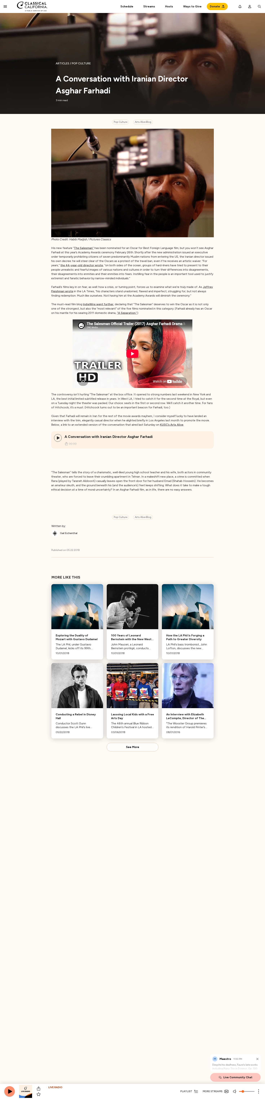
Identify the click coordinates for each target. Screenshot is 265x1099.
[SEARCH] (259, 6)
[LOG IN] (249, 6)
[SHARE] (38, 1088)
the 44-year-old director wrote (81, 265)
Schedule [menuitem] (126, 6)
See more (132, 747)
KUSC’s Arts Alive (171, 424)
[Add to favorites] (38, 1094)
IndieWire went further (98, 304)
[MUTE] (235, 1091)
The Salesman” (84, 248)
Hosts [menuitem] (169, 6)
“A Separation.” (127, 313)
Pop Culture (120, 121)
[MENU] (5, 6)
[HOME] (32, 6)
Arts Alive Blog (143, 121)
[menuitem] (149, 6)
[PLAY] (58, 438)
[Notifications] (240, 6)
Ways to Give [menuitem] (192, 6)
